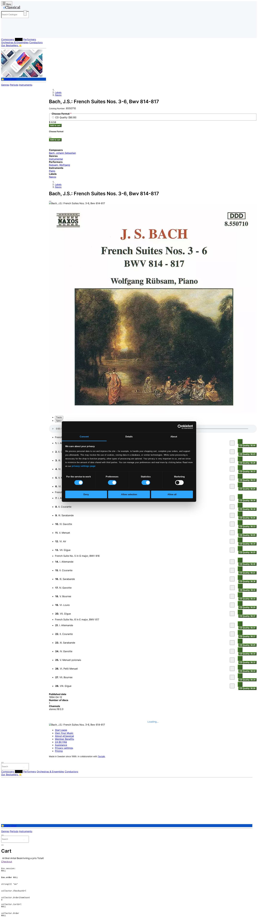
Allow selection (129, 494)
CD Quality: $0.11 (247, 590)
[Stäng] (50, 137)
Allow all (172, 494)
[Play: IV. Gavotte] (232, 524)
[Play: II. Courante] (232, 451)
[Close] (50, 201)
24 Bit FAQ (61, 741)
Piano (52, 170)
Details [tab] (129, 436)
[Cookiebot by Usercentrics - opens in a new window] (180, 427)
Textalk (101, 756)
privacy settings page (84, 466)
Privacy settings (64, 747)
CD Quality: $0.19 (247, 544)
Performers (29, 39)
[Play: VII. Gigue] (232, 550)
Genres (5, 84)
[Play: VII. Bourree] (232, 677)
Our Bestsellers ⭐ (11, 45)
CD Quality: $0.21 (247, 573)
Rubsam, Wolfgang (59, 164)
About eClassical (64, 735)
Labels (19, 39)
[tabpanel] (153, 557)
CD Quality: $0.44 (247, 445)
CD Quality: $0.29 (247, 607)
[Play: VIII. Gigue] (232, 686)
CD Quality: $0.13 (247, 526)
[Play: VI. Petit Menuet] (232, 668)
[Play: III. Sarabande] (232, 460)
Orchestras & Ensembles (15, 42)
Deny (86, 494)
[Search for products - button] (25, 13)
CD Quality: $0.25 (247, 489)
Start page (61, 730)
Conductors (36, 42)
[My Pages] (6, 33)
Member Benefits (64, 738)
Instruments (25, 84)
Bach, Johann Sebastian (62, 152)
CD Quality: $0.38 (247, 581)
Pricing (59, 750)
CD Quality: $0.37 (247, 616)
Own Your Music (64, 732)
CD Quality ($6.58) (65, 117)
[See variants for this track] (240, 441)
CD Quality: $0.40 (247, 564)
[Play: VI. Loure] (232, 605)
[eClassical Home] (25, 8)
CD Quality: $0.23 (247, 454)
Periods (14, 84)
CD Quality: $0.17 (247, 636)
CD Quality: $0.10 (247, 654)
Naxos (58, 95)
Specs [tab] (59, 421)
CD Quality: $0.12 (247, 662)
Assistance (61, 744)
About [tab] (174, 436)
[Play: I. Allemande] (232, 443)
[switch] (112, 482)
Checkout (6, 861)
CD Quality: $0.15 (247, 471)
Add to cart (55, 125)
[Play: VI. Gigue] (232, 486)
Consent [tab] (84, 436)
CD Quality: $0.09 (247, 535)
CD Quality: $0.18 (247, 509)
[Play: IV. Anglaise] (232, 469)
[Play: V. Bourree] (232, 596)
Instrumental (56, 158)
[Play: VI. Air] (232, 541)
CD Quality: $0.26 (247, 518)
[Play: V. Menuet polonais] (232, 660)
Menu (8, 4)
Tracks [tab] (59, 417)
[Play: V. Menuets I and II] (232, 477)
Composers (7, 39)
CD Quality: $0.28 (247, 463)
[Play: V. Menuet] (232, 532)
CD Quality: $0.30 (247, 500)
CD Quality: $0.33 (247, 480)
